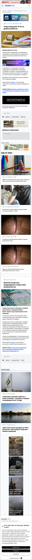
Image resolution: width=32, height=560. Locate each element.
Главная (4, 10)
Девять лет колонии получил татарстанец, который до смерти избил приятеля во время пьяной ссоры (15, 180)
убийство (23, 117)
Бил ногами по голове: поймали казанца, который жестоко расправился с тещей (14, 210)
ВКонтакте (12, 107)
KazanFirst (7, 113)
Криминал (10, 10)
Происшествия (13, 206)
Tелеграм (5, 107)
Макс (25, 106)
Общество (12, 177)
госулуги (7, 360)
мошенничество (15, 360)
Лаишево (7, 117)
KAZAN (10, 5)
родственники (15, 117)
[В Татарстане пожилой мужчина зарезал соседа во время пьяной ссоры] (16, 225)
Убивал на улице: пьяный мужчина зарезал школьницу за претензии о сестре (13, 269)
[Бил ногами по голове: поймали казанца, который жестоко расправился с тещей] (16, 195)
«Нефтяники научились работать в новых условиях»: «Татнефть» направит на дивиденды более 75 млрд (15, 398)
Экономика (12, 393)
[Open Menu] (2, 5)
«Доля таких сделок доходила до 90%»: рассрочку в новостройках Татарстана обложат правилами (15, 429)
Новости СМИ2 (5, 143)
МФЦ (23, 360)
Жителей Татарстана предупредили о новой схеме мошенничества (15, 285)
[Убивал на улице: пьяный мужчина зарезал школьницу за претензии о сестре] (16, 255)
